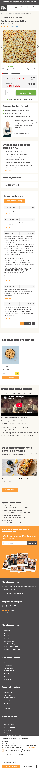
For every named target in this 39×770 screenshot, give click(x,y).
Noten (5, 13)
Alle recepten (9, 490)
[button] (19, 762)
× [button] (37, 737)
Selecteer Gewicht (12, 73)
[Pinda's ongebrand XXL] (19, 46)
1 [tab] (18, 59)
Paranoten (6, 700)
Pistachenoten (8, 706)
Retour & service (8, 641)
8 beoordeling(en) (14, 26)
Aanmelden (32, 543)
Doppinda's (5, 367)
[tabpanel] (19, 46)
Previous (1, 46)
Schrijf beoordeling (15, 201)
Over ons (6, 722)
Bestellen (27, 92)
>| (33, 324)
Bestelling (6, 630)
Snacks (5, 676)
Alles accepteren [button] (11, 766)
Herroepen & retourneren (11, 649)
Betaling (6, 636)
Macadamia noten (9, 698)
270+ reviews (6, 613)
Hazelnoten (7, 695)
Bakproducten (7, 679)
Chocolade (6, 674)
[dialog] (19, 753)
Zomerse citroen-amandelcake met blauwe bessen (19, 479)
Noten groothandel (9, 727)
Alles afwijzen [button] (28, 766)
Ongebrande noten (14, 13)
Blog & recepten (8, 733)
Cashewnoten (7, 692)
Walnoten (6, 709)
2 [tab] (21, 59)
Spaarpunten (7, 633)
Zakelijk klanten (8, 725)
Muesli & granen (8, 671)
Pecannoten (7, 703)
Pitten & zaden (8, 665)
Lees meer (8, 170)
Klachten (6, 638)
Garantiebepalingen (9, 644)
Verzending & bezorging (11, 647)
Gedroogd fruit (8, 668)
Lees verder (32, 747)
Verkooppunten (8, 730)
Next (38, 46)
